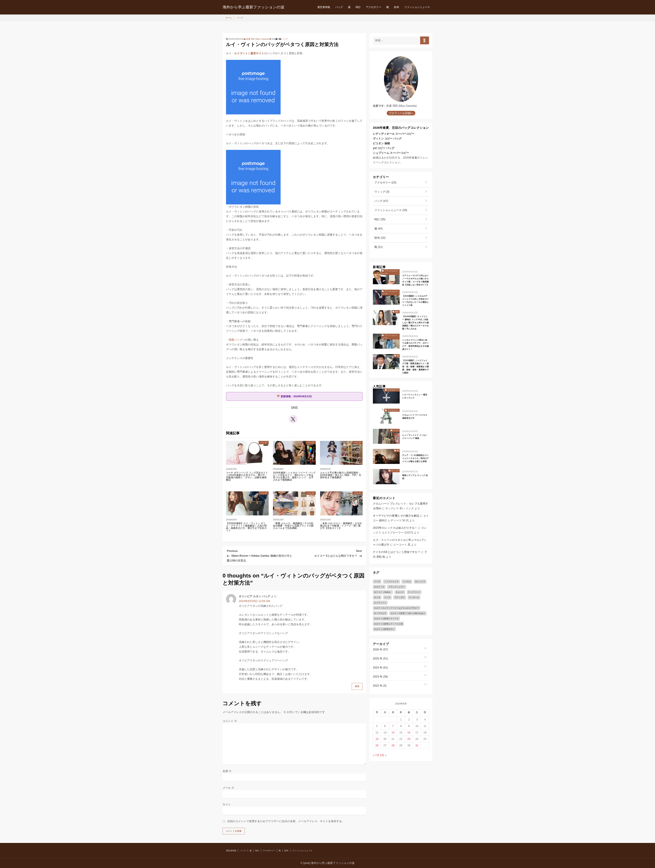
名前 (227, 771)
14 (393, 732)
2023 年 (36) (380, 676)
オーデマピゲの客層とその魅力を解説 (396, 515)
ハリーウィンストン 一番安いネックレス (414, 396)
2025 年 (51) (380, 658)
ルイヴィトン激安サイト (249, 53)
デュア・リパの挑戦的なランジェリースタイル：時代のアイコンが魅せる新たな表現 (415, 458)
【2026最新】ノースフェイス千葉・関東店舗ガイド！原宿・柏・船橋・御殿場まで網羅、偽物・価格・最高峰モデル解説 (415, 366)
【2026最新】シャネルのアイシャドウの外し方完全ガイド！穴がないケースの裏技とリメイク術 (415, 300)
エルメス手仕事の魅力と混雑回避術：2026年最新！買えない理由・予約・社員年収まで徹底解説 (340, 475)
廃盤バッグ (235, 339)
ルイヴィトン (380, 603)
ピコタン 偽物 (381, 143)
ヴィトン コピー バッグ (387, 138)
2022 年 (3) (379, 685)
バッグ (339, 7)
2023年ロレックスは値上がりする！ (395, 527)
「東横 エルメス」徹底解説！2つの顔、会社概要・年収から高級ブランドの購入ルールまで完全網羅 (294, 525)
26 (377, 745)
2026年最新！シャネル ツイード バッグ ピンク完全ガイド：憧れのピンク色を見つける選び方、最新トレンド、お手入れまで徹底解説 (294, 476)
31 (416, 745)
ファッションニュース (417, 7)
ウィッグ (381, 191)
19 (377, 739)
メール (228, 787)
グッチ (387, 597)
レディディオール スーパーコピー (393, 133)
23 (408, 739)
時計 (358, 7)
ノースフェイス (391, 581)
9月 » (383, 755)
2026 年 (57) (380, 649)
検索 (424, 40)
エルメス (400, 592)
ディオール (414, 597)
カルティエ (379, 587)
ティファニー (414, 592)
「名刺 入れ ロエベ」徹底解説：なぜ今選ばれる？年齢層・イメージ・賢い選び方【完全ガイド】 (341, 525)
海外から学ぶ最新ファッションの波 (253, 7)
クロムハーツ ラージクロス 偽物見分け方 (414, 416)
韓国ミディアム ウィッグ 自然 (415, 477)
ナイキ (377, 581)
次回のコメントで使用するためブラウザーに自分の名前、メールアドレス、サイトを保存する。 (286, 821)
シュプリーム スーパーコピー (391, 152)
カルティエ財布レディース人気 (388, 624)
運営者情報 (323, 7)
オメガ (377, 597)
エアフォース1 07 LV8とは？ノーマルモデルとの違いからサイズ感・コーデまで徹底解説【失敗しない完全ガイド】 (415, 280)
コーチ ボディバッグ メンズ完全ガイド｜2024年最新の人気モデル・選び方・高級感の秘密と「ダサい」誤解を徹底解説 (247, 476)
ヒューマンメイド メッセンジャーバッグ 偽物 (414, 436)
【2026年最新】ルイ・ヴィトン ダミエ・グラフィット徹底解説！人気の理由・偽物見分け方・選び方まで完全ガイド (246, 527)
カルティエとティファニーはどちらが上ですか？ (396, 608)
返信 (357, 686)
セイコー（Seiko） (383, 592)
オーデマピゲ (380, 613)
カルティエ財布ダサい (384, 629)
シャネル (407, 581)
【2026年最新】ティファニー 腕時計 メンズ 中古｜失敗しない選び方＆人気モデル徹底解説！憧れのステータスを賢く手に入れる (415, 322)
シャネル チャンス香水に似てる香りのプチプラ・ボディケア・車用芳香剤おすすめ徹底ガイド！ (415, 344)
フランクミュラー (396, 587)
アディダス (400, 597)
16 (408, 732)
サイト (227, 804)
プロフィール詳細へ (401, 113)
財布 (396, 7)
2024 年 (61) (380, 667)
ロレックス (420, 581)
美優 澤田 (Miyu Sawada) (257, 39)
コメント (230, 720)
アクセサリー (373, 7)
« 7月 (376, 755)
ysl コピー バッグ (383, 148)
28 (393, 745)
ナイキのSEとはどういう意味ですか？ (396, 552)
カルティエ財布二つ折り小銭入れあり (407, 613)
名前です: (379, 105)
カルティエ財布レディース (386, 618)
